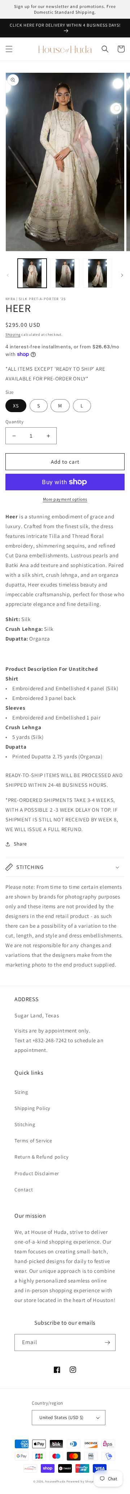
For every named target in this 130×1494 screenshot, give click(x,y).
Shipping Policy (32, 1108)
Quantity (14, 422)
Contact (23, 1189)
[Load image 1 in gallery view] (32, 273)
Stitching (24, 1124)
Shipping (13, 334)
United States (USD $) (61, 1417)
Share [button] (20, 843)
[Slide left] (8, 275)
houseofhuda (55, 1481)
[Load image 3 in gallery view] (97, 273)
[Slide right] (122, 275)
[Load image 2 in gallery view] (64, 273)
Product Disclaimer (36, 1173)
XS (16, 405)
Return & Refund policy (41, 1157)
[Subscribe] (107, 1342)
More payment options (65, 499)
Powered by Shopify (81, 1481)
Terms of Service (33, 1140)
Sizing (21, 1092)
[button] (9, 49)
